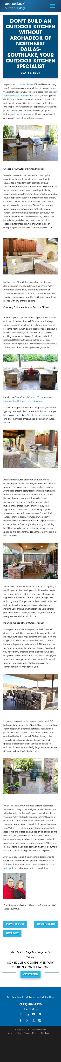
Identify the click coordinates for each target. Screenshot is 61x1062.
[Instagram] (40, 1020)
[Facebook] (21, 1014)
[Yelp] (21, 1020)
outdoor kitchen (26, 85)
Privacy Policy (31, 1033)
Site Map (45, 1033)
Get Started (30, 974)
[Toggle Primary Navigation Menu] (52, 6)
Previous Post (15, 924)
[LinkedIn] (27, 1014)
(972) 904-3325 (30, 1004)
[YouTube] (33, 1014)
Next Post (12, 934)
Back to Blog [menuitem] (46, 924)
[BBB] (33, 1020)
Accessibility (14, 1033)
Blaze (48, 340)
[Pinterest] (27, 1020)
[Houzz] (40, 1014)
